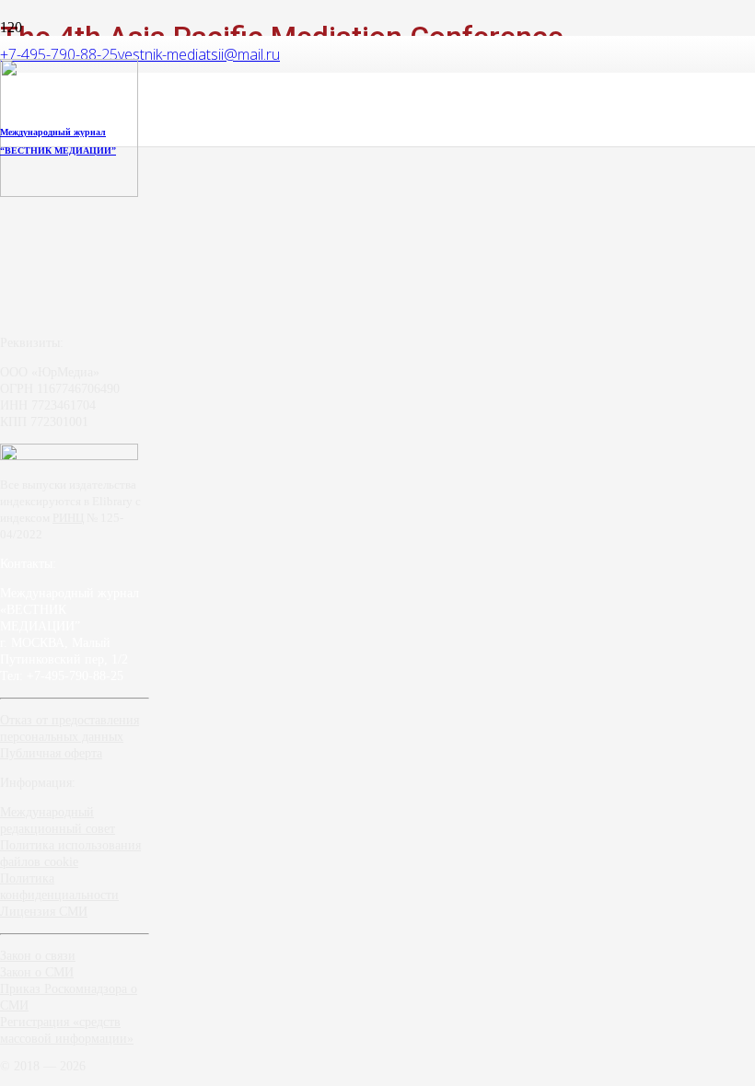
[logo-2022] (69, 192)
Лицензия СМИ (43, 911)
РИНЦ (68, 518)
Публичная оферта (51, 753)
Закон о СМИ (37, 972)
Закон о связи (38, 956)
